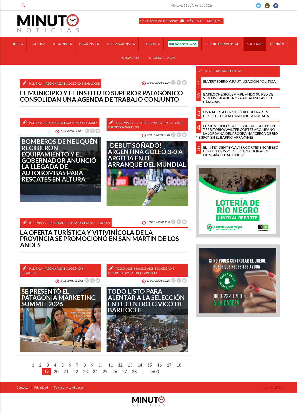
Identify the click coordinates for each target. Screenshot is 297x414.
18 (179, 364)
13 (130, 364)
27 (124, 371)
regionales (54, 83)
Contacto (22, 387)
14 (139, 364)
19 (46, 371)
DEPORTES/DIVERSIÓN (222, 43)
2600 (154, 371)
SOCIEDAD (255, 43)
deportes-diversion (123, 127)
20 (56, 371)
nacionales (124, 123)
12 (120, 364)
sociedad (73, 83)
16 (159, 364)
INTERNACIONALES (120, 43)
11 (110, 364)
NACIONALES (89, 43)
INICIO (18, 43)
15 (149, 364)
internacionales (149, 123)
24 (95, 371)
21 (65, 371)
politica (35, 83)
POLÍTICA (38, 43)
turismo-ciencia (80, 223)
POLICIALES (151, 43)
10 (100, 364)
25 (105, 371)
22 (75, 371)
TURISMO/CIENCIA (161, 57)
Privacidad (41, 387)
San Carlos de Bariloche (159, 21)
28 (134, 371)
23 (85, 371)
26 (114, 371)
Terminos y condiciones (68, 387)
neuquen (91, 123)
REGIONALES (62, 43)
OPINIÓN (277, 43)
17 (169, 364)
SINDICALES (131, 57)
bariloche (92, 83)
